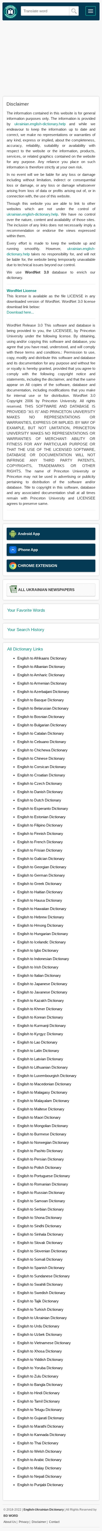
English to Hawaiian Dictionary (41, 909)
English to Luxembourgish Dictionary (46, 1076)
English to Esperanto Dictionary (42, 808)
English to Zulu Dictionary (37, 1376)
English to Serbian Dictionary (40, 1209)
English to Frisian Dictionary (39, 850)
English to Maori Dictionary (39, 1117)
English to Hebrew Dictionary (40, 917)
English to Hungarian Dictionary (42, 934)
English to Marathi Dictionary (40, 1426)
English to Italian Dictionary (39, 975)
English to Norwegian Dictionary (43, 1142)
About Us (9, 1522)
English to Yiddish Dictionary (40, 1359)
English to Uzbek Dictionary (39, 1334)
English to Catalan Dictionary (40, 733)
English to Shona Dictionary (39, 1217)
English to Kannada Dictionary (41, 1435)
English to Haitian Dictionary (40, 892)
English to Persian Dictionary (40, 1159)
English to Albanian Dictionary (41, 666)
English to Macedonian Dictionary (44, 1084)
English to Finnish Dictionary (40, 833)
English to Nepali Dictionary (39, 1476)
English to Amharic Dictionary (41, 675)
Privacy (24, 1522)
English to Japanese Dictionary (42, 984)
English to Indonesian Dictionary (43, 959)
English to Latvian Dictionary (40, 1059)
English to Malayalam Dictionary (43, 1101)
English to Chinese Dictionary (41, 758)
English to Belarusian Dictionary (43, 708)
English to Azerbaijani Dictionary (43, 692)
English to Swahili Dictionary (40, 1284)
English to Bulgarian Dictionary (42, 725)
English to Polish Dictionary (39, 1167)
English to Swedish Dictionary (41, 1293)
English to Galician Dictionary (41, 858)
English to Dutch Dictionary (39, 800)
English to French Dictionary (40, 842)
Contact (54, 1522)
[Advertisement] (50, 58)
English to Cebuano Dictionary (41, 742)
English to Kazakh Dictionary (40, 1000)
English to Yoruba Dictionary (40, 1368)
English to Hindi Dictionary (38, 1393)
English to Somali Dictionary (40, 1259)
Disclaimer (39, 1522)
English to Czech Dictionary (39, 783)
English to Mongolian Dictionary (42, 1126)
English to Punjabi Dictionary (40, 1485)
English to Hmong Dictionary (40, 925)
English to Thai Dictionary (37, 1443)
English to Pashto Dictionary (40, 1151)
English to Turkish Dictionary (40, 1309)
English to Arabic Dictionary (39, 1460)
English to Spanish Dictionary (41, 1268)
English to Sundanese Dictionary (43, 1276)
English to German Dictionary (41, 875)
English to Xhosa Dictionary (39, 1351)
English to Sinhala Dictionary (40, 1234)
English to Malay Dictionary (39, 1468)
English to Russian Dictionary (41, 1192)
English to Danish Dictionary (40, 792)
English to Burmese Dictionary (41, 1134)
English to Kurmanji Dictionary (41, 1025)
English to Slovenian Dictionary (42, 1251)
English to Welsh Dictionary (39, 1451)
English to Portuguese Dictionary (43, 1176)
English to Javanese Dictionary (42, 992)
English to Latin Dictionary (38, 1050)
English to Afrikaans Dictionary (42, 658)
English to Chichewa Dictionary (42, 750)
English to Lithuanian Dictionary (42, 1067)
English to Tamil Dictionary (38, 1401)
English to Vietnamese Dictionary (44, 1343)
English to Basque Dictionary (40, 700)
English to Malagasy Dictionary (42, 1092)
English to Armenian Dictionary (42, 683)
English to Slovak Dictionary (40, 1243)
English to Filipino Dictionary (40, 825)
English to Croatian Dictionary (41, 775)
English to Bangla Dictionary (40, 1384)
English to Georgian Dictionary (41, 867)
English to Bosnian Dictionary (41, 717)
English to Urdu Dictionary (38, 1326)
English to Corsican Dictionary (41, 767)
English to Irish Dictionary (37, 967)
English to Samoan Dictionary (41, 1201)
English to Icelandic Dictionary (41, 942)
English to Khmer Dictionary (39, 1009)
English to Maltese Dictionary (40, 1109)
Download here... (20, 312)
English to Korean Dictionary (40, 1017)
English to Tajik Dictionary (38, 1301)
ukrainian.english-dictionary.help (40, 124)
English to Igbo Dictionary (37, 950)
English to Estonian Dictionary (41, 817)
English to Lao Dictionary (37, 1042)
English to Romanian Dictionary (42, 1184)
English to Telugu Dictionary (39, 1409)
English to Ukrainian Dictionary (42, 1318)
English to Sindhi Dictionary (39, 1226)
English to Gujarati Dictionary (40, 1418)
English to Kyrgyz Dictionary (40, 1034)
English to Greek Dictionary (39, 884)
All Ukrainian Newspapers (46, 590)
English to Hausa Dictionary (39, 900)
